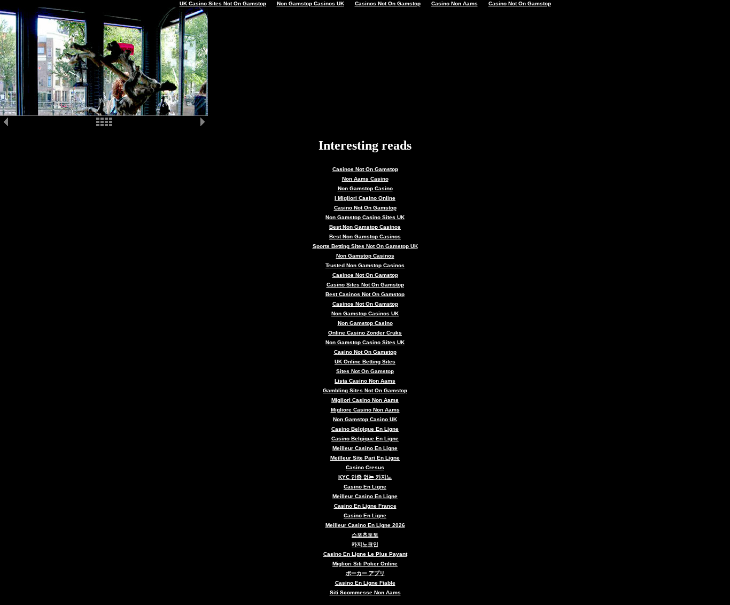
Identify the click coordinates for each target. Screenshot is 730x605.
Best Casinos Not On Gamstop (365, 294)
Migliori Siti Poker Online (365, 564)
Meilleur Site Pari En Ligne (365, 458)
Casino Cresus (365, 467)
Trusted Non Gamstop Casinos (365, 265)
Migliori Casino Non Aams (365, 400)
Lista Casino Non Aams (365, 381)
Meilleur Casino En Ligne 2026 (365, 525)
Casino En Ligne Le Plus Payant (365, 554)
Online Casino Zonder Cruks (365, 333)
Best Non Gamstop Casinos (365, 227)
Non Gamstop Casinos (365, 256)
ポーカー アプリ (365, 573)
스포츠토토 (365, 535)
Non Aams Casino (365, 179)
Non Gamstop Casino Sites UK (365, 217)
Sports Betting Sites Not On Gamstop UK (365, 246)
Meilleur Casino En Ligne (365, 448)
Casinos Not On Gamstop (365, 169)
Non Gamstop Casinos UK (365, 313)
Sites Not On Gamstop (365, 371)
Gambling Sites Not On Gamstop (365, 390)
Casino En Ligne (365, 487)
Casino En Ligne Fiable (365, 583)
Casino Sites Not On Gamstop (365, 285)
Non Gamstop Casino (365, 188)
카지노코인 (365, 544)
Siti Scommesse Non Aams (365, 592)
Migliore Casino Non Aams (365, 410)
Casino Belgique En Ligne (365, 429)
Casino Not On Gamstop (365, 208)
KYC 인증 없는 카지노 (365, 477)
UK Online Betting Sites (365, 361)
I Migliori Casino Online (365, 198)
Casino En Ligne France (365, 506)
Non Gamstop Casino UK (365, 419)
